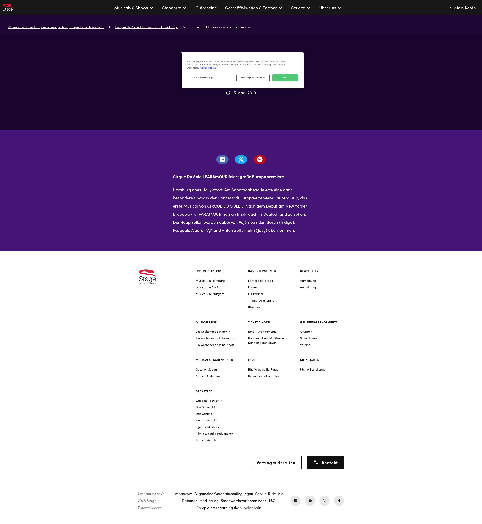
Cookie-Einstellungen (203, 78)
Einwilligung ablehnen (253, 78)
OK (285, 78)
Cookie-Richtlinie (208, 68)
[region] (242, 70)
